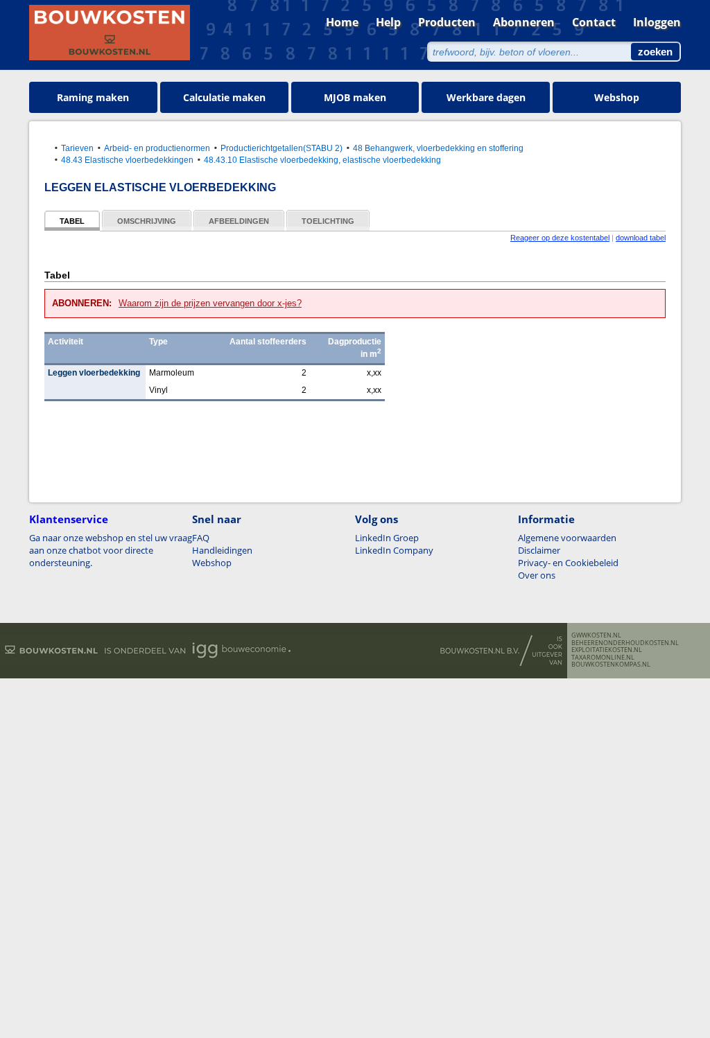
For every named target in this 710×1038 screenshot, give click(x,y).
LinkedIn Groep (387, 537)
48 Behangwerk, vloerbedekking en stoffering (438, 147)
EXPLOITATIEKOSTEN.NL (606, 650)
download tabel (641, 238)
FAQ (200, 537)
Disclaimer (539, 550)
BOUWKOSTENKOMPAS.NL (610, 664)
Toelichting (328, 221)
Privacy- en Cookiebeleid (568, 562)
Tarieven (77, 147)
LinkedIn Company (394, 550)
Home (342, 22)
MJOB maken (355, 97)
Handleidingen (222, 550)
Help (388, 22)
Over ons (536, 575)
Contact (594, 22)
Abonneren (524, 22)
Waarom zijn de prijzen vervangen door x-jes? (210, 303)
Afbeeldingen (239, 221)
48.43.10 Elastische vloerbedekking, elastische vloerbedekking (322, 159)
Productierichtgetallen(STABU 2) (281, 147)
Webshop (616, 97)
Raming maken (93, 97)
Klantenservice (68, 519)
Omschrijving (146, 221)
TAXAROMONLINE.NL (602, 657)
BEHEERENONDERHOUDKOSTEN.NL (625, 643)
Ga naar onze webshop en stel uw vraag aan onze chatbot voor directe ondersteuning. (110, 550)
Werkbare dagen (486, 97)
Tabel (72, 221)
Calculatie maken (224, 97)
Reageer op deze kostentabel (559, 238)
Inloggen (657, 22)
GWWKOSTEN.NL (596, 635)
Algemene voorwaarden (567, 537)
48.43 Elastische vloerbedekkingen (127, 159)
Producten (447, 22)
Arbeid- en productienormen (157, 147)
